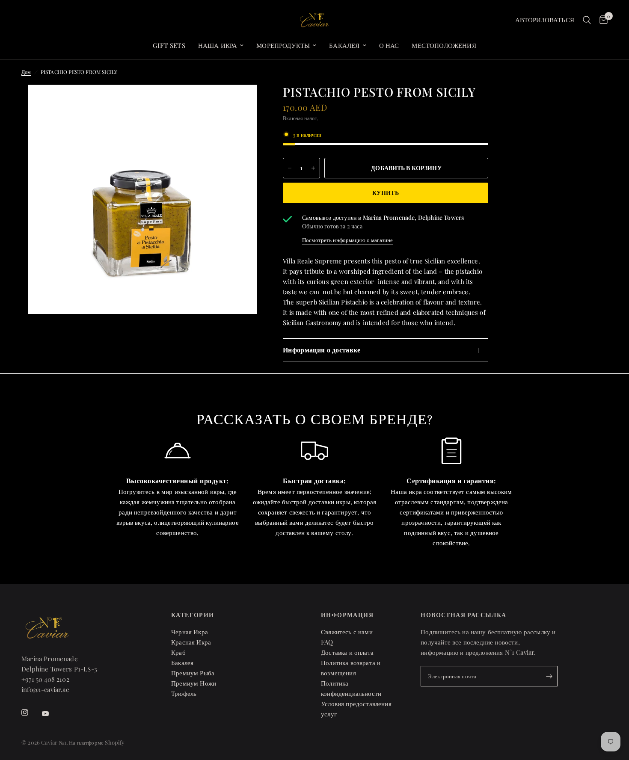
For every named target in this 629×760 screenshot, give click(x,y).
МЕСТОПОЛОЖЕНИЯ (444, 45)
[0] (601, 20)
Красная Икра (191, 642)
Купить (385, 193)
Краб (178, 652)
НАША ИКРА (217, 45)
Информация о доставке (322, 349)
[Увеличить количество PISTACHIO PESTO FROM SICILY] (313, 168)
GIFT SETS (169, 45)
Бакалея (344, 45)
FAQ (327, 642)
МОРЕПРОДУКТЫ (283, 45)
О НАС (389, 45)
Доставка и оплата (347, 652)
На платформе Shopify (97, 742)
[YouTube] (51, 713)
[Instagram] (30, 712)
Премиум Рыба (192, 672)
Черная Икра (189, 631)
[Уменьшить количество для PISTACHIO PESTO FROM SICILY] (289, 168)
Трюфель (183, 693)
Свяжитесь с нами (347, 631)
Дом (26, 71)
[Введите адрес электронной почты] (549, 676)
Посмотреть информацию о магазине (347, 239)
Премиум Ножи (193, 683)
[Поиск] (587, 20)
